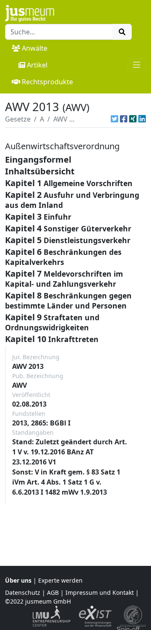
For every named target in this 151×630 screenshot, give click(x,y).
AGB (53, 592)
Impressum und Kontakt (99, 592)
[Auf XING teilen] (133, 119)
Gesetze (18, 119)
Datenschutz (22, 592)
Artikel (37, 65)
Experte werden (60, 580)
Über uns (18, 580)
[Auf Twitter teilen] (114, 119)
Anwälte (34, 48)
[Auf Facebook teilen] (124, 119)
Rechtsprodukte (47, 81)
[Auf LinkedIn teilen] (142, 119)
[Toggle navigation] (137, 65)
